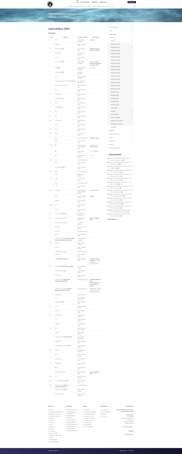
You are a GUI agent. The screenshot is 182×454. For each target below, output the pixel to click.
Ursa (77, 2)
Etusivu (70, 6)
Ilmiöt (110, 31)
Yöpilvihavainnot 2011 (115, 44)
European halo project (115, 117)
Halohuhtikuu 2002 (115, 98)
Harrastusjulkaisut (71, 422)
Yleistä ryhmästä (113, 27)
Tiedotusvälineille (53, 433)
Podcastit (51, 429)
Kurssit (51, 424)
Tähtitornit (52, 420)
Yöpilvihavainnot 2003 (115, 69)
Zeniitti (112, 6)
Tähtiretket (52, 427)
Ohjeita (112, 37)
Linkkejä (111, 144)
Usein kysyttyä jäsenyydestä (56, 412)
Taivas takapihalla (88, 427)
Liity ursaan (132, 2)
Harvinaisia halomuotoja (119, 210)
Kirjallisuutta (112, 141)
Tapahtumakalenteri (54, 442)
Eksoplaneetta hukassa (89, 418)
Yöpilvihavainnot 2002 (115, 73)
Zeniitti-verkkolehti (106, 412)
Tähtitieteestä (100, 6)
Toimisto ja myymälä (54, 416)
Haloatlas (104, 414)
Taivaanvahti (94, 2)
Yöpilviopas (104, 416)
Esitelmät (51, 422)
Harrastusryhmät (71, 420)
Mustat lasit (113, 111)
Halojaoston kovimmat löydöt (117, 120)
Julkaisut (111, 137)
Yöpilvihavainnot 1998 (115, 82)
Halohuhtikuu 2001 (115, 101)
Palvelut (75, 6)
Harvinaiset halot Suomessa (117, 124)
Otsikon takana (88, 422)
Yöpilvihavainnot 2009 (115, 50)
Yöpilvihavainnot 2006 (115, 60)
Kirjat (85, 6)
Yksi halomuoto (117, 174)
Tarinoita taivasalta (89, 420)
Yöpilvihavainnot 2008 (115, 53)
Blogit (89, 6)
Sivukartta (131, 450)
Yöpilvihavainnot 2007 (115, 57)
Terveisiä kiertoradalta (89, 414)
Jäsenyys (51, 410)
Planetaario (52, 418)
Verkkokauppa (103, 2)
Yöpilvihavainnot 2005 (115, 63)
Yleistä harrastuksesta (72, 410)
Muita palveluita (53, 439)
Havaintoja (113, 41)
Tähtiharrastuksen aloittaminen (71, 412)
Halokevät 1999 (114, 108)
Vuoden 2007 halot (115, 114)
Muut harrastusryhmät (114, 148)
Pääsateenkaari (117, 158)
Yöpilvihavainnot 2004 (115, 66)
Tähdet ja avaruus (85, 2)
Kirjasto (51, 437)
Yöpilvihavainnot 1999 (115, 79)
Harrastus (80, 6)
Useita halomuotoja (118, 170)
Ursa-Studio (52, 431)
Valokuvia (92, 62)
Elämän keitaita (88, 424)
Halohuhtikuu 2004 (115, 92)
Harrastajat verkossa (114, 134)
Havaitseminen (112, 34)
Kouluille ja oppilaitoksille (55, 435)
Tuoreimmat (87, 410)
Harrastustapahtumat (72, 424)
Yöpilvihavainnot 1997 (115, 85)
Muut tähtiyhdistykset (72, 430)
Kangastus (116, 182)
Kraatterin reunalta (88, 416)
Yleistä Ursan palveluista (55, 414)
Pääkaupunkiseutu (71, 428)
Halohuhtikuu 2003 (115, 95)
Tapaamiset (112, 130)
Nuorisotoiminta (71, 416)
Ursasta (107, 6)
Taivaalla (94, 6)
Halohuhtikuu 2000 (115, 104)
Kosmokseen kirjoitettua (90, 412)
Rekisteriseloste (123, 450)
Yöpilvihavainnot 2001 (115, 76)
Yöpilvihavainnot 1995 (115, 89)
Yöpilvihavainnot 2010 (115, 47)
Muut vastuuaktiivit (128, 427)
